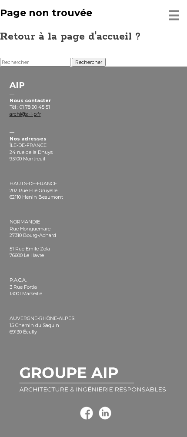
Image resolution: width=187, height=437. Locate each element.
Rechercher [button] (88, 62)
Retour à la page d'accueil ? (70, 36)
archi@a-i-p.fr (25, 114)
